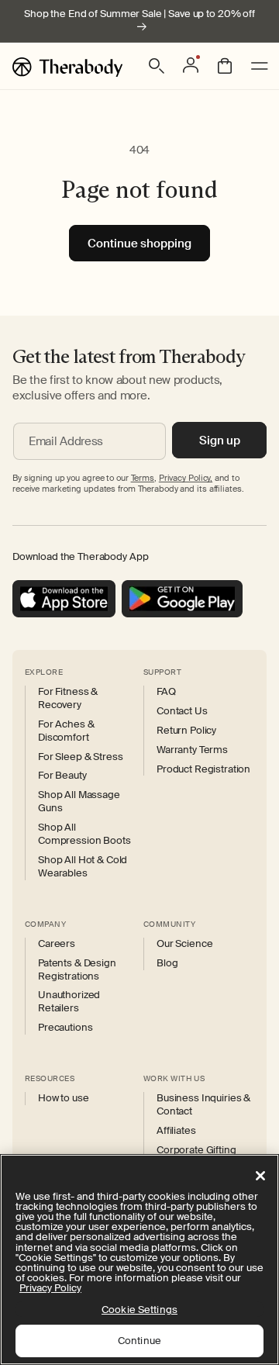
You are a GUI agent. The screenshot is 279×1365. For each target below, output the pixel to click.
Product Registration (203, 769)
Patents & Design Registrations (77, 970)
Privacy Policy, (185, 477)
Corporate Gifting (196, 1150)
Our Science (184, 944)
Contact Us (182, 711)
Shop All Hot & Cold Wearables (82, 866)
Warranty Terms (192, 750)
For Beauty (62, 775)
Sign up (219, 440)
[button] (157, 66)
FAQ (166, 692)
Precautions (65, 1027)
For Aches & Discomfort (66, 731)
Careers (56, 944)
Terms (142, 477)
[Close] (260, 1176)
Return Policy (186, 730)
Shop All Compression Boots (84, 834)
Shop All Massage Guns (79, 801)
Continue (139, 1340)
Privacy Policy (50, 1287)
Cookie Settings (139, 1309)
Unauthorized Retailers (69, 1001)
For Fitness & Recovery (68, 698)
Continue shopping (139, 243)
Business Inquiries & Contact (203, 1105)
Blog (167, 963)
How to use (63, 1098)
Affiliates (176, 1131)
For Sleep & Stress (80, 757)
